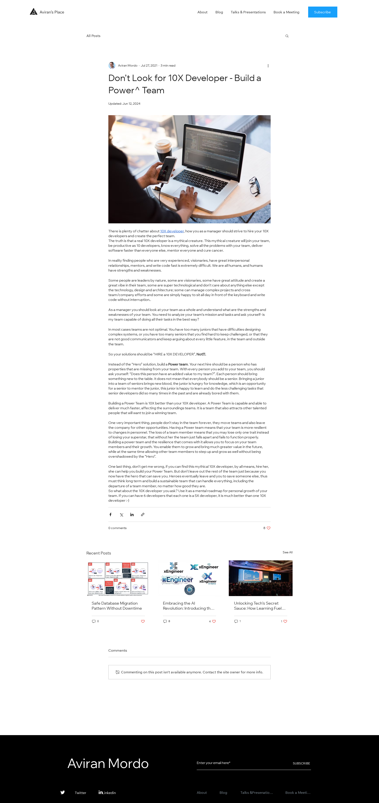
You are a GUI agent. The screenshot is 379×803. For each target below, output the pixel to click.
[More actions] (268, 65)
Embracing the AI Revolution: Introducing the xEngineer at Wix (188, 606)
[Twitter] (63, 792)
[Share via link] (143, 514)
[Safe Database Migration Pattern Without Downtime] (118, 578)
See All (288, 552)
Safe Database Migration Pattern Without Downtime (117, 606)
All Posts (93, 36)
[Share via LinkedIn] (132, 514)
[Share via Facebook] (110, 514)
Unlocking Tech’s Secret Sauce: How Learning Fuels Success (259, 606)
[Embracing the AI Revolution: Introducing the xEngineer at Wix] (190, 578)
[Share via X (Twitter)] (121, 514)
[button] (322, 12)
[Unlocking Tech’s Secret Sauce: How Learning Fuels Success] (261, 578)
